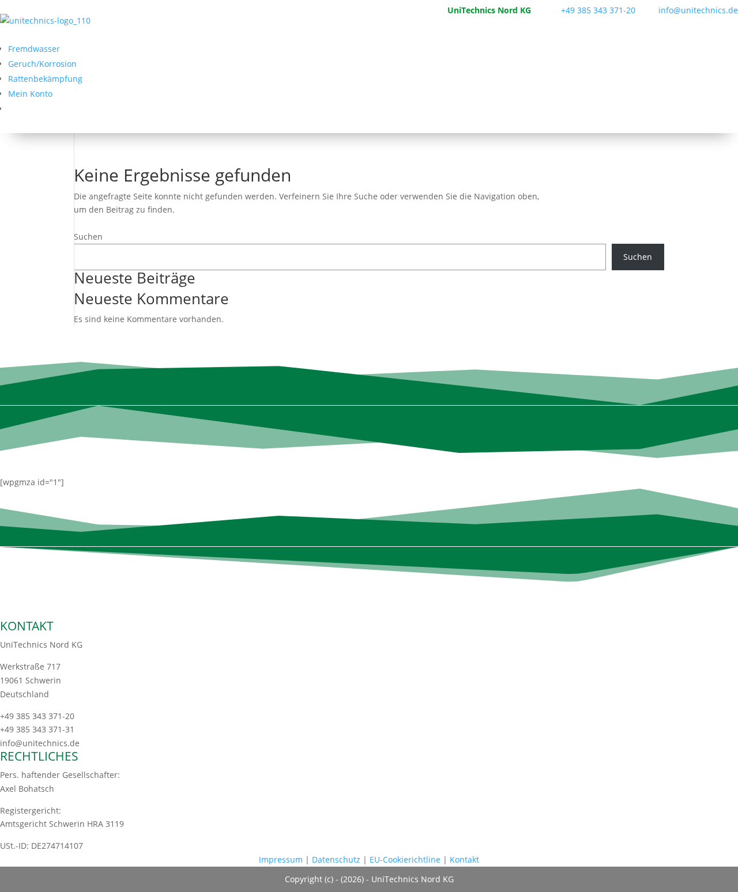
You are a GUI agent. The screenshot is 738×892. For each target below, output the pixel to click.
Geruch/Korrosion (42, 63)
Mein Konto (30, 93)
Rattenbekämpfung (45, 78)
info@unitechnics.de (688, 10)
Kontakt (464, 859)
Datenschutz (336, 859)
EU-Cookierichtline (405, 859)
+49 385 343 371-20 (598, 10)
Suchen (88, 236)
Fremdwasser (34, 48)
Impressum (281, 859)
